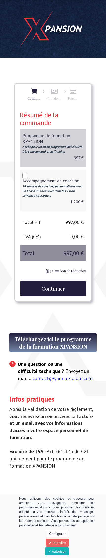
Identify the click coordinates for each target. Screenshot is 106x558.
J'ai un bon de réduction (68, 271)
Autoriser (58, 551)
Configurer (57, 534)
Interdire (59, 543)
